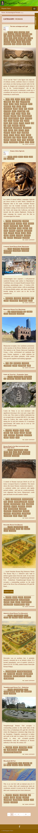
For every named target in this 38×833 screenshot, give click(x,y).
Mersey (17, 233)
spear (24, 140)
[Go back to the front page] (19, 3)
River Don (9, 747)
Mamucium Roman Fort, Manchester (14, 309)
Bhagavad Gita (25, 101)
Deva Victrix (30, 504)
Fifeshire (26, 226)
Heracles (6, 116)
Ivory (21, 120)
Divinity (19, 106)
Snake (30, 137)
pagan (27, 130)
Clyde (21, 226)
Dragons (9, 36)
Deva (23, 504)
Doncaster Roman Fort (11, 600)
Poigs (18, 132)
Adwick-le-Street (11, 671)
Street (30, 300)
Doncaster (27, 597)
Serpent (24, 137)
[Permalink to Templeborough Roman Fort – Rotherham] (19, 709)
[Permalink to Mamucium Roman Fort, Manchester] (19, 329)
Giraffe (14, 111)
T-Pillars (21, 142)
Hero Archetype (26, 116)
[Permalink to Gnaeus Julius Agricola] (19, 179)
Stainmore (19, 235)
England (14, 506)
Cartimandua (14, 226)
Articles (15, 156)
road (32, 298)
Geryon (30, 109)
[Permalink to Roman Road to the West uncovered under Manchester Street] (19, 468)
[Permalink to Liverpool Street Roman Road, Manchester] (19, 265)
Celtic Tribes (25, 34)
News (10, 452)
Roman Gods (7, 44)
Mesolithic (12, 40)
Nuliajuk (21, 130)
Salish (23, 135)
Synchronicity (13, 142)
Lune (5, 233)
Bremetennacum (16, 499)
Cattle (30, 104)
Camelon (31, 223)
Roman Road (20, 313)
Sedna (19, 137)
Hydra (22, 118)
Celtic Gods (11, 34)
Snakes (12, 437)
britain (6, 104)
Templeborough (23, 749)
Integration (28, 118)
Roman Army (14, 300)
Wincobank (14, 802)
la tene (16, 123)
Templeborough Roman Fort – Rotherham (16, 687)
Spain (13, 44)
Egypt (24, 106)
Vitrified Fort (27, 765)
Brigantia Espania (18, 376)
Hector (24, 113)
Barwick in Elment (9, 223)
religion (11, 135)
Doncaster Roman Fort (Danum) (13, 525)
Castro (17, 104)
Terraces (29, 378)
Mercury (6, 40)
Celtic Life (18, 34)
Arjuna (23, 99)
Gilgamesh (7, 111)
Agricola (10, 156)
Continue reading (8, 591)
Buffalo (11, 104)
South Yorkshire (26, 602)
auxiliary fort (11, 674)
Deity (13, 106)
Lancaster (12, 230)
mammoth (15, 125)
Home (3, 12)
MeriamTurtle (8, 128)
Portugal (13, 42)
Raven (6, 135)
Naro (15, 130)
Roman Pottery (17, 800)
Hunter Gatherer (14, 118)
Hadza (18, 113)
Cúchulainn (7, 106)
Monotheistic (27, 128)
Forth (5, 228)
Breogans (10, 32)
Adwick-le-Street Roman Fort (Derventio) (16, 613)
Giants (10, 38)
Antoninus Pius (16, 221)
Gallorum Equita (24, 600)
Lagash (21, 123)
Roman (19, 42)
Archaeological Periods (13, 12)
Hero (19, 116)
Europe (6, 452)
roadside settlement (19, 676)
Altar (9, 311)
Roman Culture (26, 42)
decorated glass (15, 504)
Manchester (25, 298)
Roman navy (10, 158)
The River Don (8, 604)
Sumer (6, 142)
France (6, 38)
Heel (28, 113)
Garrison (6, 602)
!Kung (7, 99)
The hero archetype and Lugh (19, 26)
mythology (11, 435)
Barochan (26, 221)
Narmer (10, 130)
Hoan (5, 118)
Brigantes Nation (6, 8)
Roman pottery (8, 251)
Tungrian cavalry (19, 604)
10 (26, 814)
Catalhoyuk (23, 104)
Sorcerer (13, 140)
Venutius (10, 238)
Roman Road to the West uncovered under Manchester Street (16, 447)
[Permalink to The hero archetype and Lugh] (19, 61)
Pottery (15, 452)
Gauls (12, 602)
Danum (20, 597)
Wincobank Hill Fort (9, 761)
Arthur (28, 99)
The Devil (18, 44)
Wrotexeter (26, 238)
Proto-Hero (25, 132)
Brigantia (19, 223)
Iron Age (20, 38)
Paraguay (7, 132)
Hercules (13, 116)
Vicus (28, 365)
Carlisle (6, 226)
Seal (14, 137)
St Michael (30, 140)
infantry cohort (28, 674)
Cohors (15, 597)
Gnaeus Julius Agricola (17, 151)
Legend (27, 123)
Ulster (27, 142)
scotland (12, 235)
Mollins (23, 233)
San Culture (7, 137)
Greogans (7, 113)
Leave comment (29, 144)
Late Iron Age (10, 378)
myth (5, 130)
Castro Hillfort (28, 376)
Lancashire (9, 298)
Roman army (16, 248)
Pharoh (13, 132)
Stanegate (27, 235)
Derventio (19, 674)
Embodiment (8, 109)
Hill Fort (22, 433)
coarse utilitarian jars (20, 501)
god (28, 111)
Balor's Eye (7, 101)
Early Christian (17, 36)
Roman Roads (17, 251)
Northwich (26, 511)
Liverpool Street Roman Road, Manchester (16, 246)
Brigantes (9, 430)
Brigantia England (18, 450)
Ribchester (7, 513)
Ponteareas (19, 435)
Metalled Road (17, 511)
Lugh (25, 38)
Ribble (29, 233)
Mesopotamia (17, 128)
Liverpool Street (13, 509)
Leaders (20, 156)
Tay (5, 238)
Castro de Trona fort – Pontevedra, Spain (16, 374)
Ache (12, 99)
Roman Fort (22, 365)
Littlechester (28, 230)
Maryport (11, 233)
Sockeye (6, 140)
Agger (7, 499)
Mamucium (17, 298)
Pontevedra (28, 435)
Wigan (20, 516)
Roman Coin (8, 800)
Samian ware (25, 251)
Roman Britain (16, 513)
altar (7, 363)
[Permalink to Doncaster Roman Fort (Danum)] (19, 551)
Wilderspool (17, 238)
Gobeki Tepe (21, 111)
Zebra (32, 142)
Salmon (28, 135)
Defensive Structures (16, 311)
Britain (16, 32)
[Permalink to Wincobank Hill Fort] (19, 774)
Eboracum (7, 506)
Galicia (21, 109)
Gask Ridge (12, 228)
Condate (6, 504)
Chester (10, 501)
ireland (10, 120)
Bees (17, 101)
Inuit (5, 120)
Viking (24, 44)
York (25, 516)
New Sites (29, 311)
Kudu (10, 123)
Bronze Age (22, 32)
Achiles (17, 99)
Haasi (13, 113)
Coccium (31, 501)
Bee (13, 101)
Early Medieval (26, 36)
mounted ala (8, 676)
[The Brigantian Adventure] (19, 826)
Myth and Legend (20, 40)
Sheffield (26, 800)
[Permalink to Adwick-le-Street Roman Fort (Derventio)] (19, 637)
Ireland (15, 38)
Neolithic (28, 40)
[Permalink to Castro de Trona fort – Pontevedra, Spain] (19, 394)
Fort (25, 311)
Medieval (30, 38)
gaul (25, 109)
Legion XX (20, 230)
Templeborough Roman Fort (12, 752)
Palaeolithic (7, 42)
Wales (28, 44)
